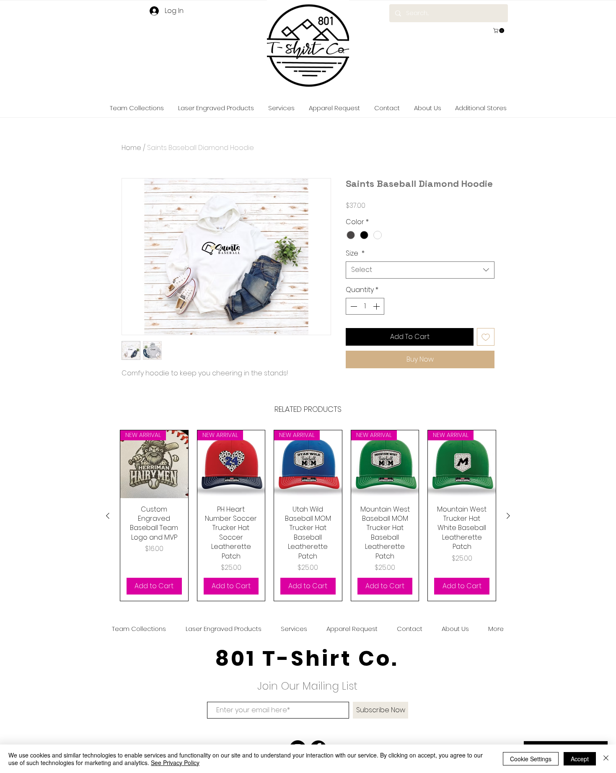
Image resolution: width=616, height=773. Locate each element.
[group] (308, 515)
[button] (499, 30)
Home (131, 148)
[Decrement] (353, 306)
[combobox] (420, 269)
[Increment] (377, 306)
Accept (580, 759)
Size (355, 253)
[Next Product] (508, 516)
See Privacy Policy (175, 762)
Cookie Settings (530, 759)
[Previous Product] (108, 516)
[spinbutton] (365, 306)
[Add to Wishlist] (485, 337)
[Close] (606, 758)
